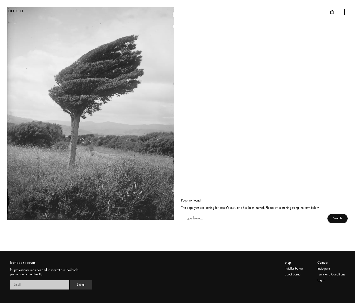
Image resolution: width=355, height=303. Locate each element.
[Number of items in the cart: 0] (332, 12)
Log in (321, 280)
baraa (15, 10)
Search (337, 218)
